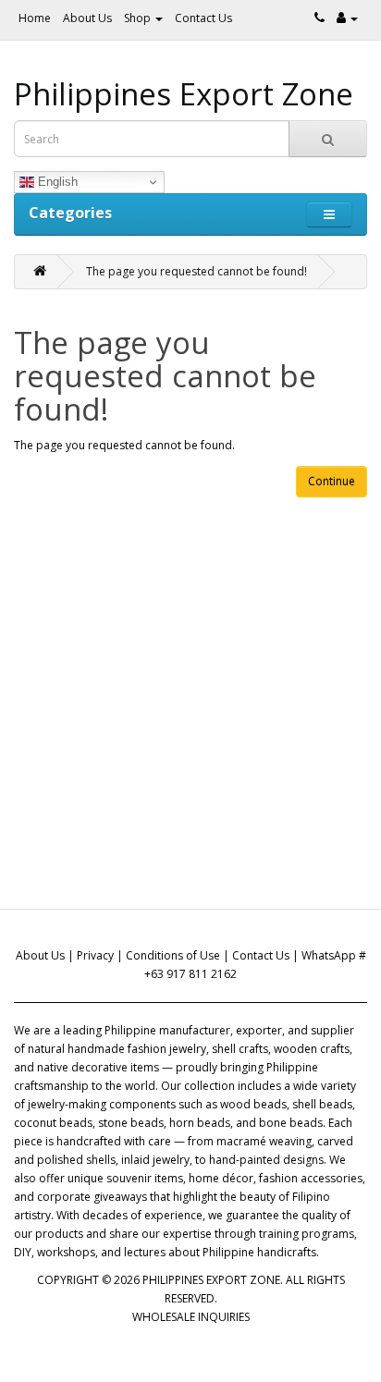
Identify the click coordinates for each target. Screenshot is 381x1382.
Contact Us (203, 18)
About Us (87, 18)
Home (34, 18)
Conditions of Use (173, 955)
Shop (139, 18)
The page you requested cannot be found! (196, 271)
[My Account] (347, 18)
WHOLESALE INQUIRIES (191, 1317)
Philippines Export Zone (183, 94)
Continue (331, 481)
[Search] (328, 138)
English (56, 182)
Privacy (95, 955)
